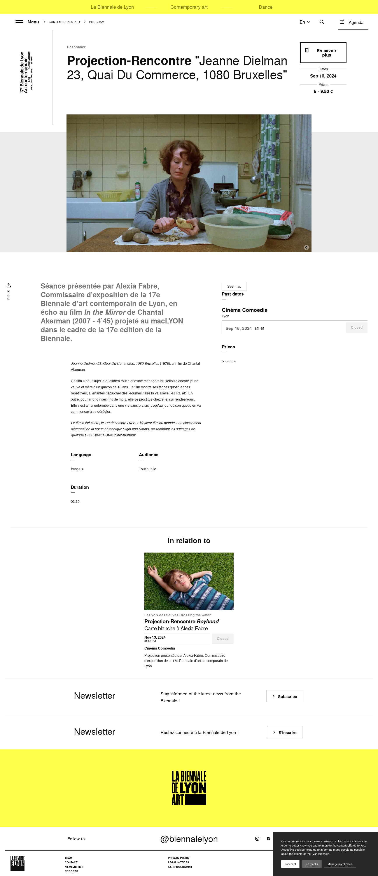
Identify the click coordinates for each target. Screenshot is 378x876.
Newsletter (74, 867)
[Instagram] (257, 838)
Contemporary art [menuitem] (189, 6)
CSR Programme (180, 867)
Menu (33, 22)
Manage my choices (340, 864)
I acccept (290, 864)
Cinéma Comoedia (245, 310)
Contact (71, 862)
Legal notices (178, 862)
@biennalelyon (189, 838)
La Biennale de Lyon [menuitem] (112, 6)
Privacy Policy (178, 858)
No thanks (312, 864)
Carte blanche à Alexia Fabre (181, 625)
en (302, 22)
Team (68, 858)
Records (71, 871)
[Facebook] (268, 838)
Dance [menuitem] (266, 6)
